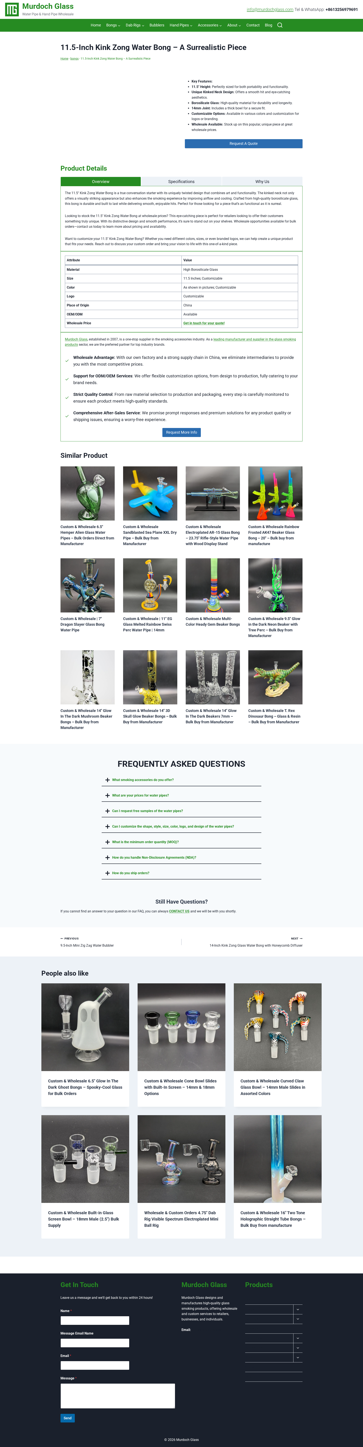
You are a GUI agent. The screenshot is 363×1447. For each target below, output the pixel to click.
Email (65, 1356)
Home (96, 25)
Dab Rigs (252, 1319)
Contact (253, 25)
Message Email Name (76, 1333)
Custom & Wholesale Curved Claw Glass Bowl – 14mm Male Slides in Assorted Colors (273, 1087)
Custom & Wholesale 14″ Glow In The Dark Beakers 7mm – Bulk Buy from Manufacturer (211, 716)
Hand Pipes (253, 1338)
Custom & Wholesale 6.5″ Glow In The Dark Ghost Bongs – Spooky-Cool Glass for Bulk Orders (85, 1087)
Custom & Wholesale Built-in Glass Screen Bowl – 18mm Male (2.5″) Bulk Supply (83, 1219)
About (249, 1357)
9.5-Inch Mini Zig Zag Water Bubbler (87, 942)
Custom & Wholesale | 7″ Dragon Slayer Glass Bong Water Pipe (82, 624)
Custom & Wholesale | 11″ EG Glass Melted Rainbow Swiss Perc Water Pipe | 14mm (147, 624)
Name (66, 1311)
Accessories (254, 1348)
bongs (74, 58)
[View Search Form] (280, 25)
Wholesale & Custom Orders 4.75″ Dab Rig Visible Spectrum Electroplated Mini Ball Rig (181, 1219)
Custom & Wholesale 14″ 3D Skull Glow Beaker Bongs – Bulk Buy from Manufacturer (150, 716)
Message (68, 1378)
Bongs (250, 1309)
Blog (268, 25)
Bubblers (157, 25)
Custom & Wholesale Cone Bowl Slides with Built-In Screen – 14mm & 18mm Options (180, 1087)
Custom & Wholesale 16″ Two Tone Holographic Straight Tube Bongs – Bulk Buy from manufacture (273, 1219)
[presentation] (87, 493)
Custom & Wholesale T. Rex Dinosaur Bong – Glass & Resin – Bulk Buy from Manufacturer (274, 716)
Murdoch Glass (76, 339)
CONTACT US (179, 911)
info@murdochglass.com (270, 9)
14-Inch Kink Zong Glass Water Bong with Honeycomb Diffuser (256, 942)
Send (68, 1418)
